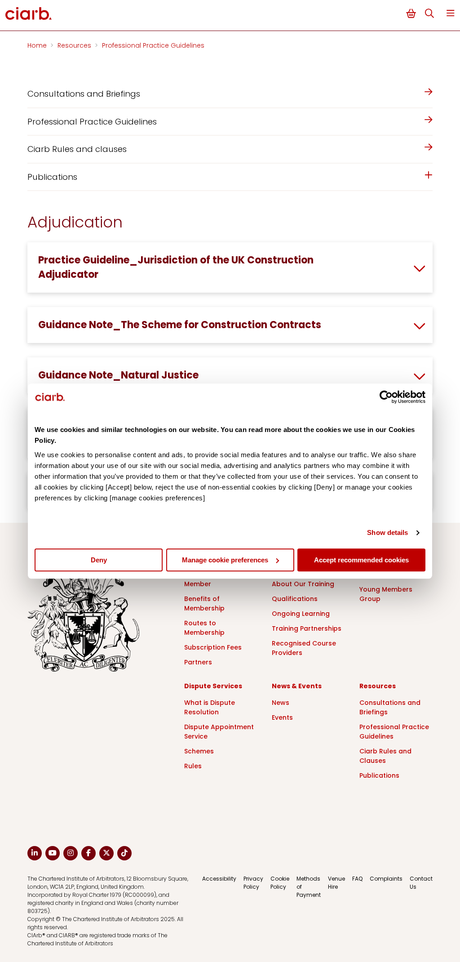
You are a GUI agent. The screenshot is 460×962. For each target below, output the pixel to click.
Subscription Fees (213, 647)
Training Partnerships (306, 628)
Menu (451, 13)
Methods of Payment (308, 887)
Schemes (199, 751)
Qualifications (295, 598)
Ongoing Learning (301, 613)
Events (282, 717)
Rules (193, 766)
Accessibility (219, 878)
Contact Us (421, 883)
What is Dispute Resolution (209, 707)
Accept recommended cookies (361, 560)
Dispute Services (213, 685)
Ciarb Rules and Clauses (385, 756)
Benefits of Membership (204, 603)
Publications (379, 775)
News (280, 702)
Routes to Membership (204, 628)
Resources (75, 45)
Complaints (386, 878)
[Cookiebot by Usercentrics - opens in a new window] (386, 397)
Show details (387, 532)
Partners (198, 662)
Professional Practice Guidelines (153, 45)
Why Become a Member (208, 579)
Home (38, 45)
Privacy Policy (253, 883)
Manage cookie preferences (225, 560)
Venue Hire (336, 883)
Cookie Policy (279, 883)
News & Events (297, 685)
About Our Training (303, 583)
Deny (99, 560)
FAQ (357, 878)
